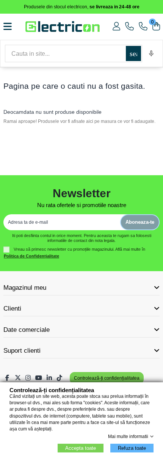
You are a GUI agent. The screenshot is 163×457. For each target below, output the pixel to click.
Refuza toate (132, 448)
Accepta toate (80, 448)
